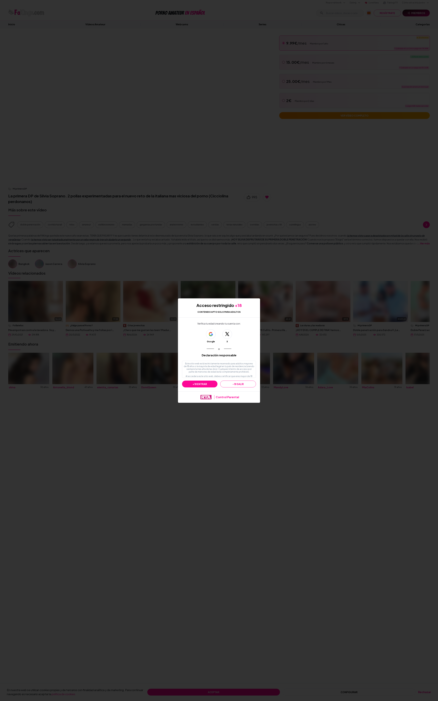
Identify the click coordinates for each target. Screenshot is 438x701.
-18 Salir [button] (238, 384)
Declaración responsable (219, 355)
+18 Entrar (200, 384)
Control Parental (227, 397)
